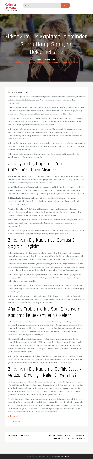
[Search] (65, 5)
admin (14, 92)
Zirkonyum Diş (13, 416)
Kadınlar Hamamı (11, 6)
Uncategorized (14, 421)
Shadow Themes (63, 456)
